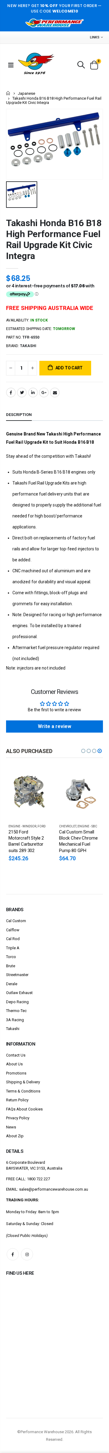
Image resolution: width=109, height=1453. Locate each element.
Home (8, 93)
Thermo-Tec (16, 1010)
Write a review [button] (54, 726)
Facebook (11, 392)
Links (94, 37)
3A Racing (15, 1020)
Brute (10, 966)
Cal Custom (16, 920)
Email (55, 392)
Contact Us (15, 1055)
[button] (83, 751)
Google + (44, 392)
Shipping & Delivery (23, 1082)
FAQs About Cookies (24, 1109)
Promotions (16, 1073)
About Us (14, 1064)
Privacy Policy (17, 1118)
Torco (11, 956)
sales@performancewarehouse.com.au (53, 1189)
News (11, 1127)
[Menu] (11, 65)
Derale (11, 984)
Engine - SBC (87, 826)
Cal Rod (13, 938)
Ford (42, 826)
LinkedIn (33, 392)
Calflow (12, 930)
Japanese (26, 93)
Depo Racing (17, 1002)
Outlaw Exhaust (19, 992)
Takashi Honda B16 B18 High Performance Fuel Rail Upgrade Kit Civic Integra (54, 239)
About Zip (15, 1136)
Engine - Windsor (22, 826)
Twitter (22, 392)
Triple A (12, 948)
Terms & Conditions (23, 1091)
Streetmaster (17, 974)
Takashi (12, 1028)
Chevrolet (67, 826)
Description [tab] (19, 414)
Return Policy (17, 1100)
